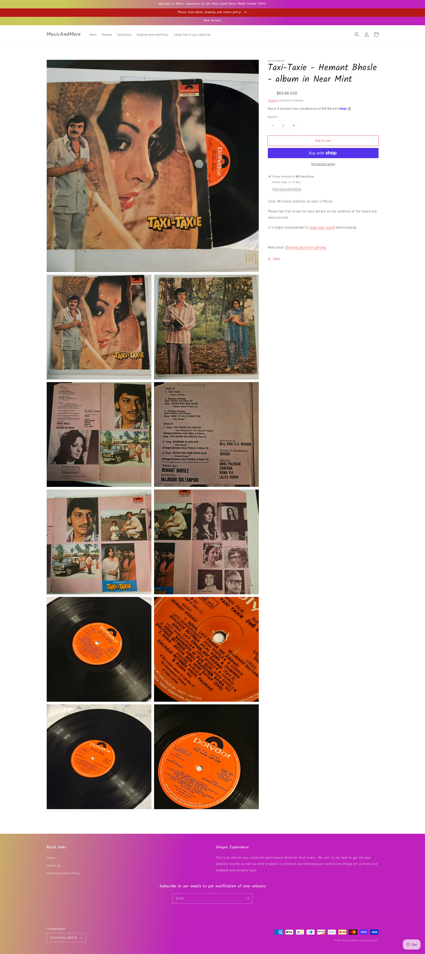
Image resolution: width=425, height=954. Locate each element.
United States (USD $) (63, 937)
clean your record (322, 227)
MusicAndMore (350, 940)
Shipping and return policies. (306, 247)
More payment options (323, 164)
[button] (357, 34)
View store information (286, 189)
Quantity (273, 117)
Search (50, 858)
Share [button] (276, 259)
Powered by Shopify (369, 940)
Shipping (272, 100)
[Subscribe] (247, 898)
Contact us (53, 865)
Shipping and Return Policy (63, 873)
